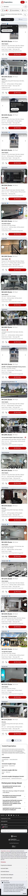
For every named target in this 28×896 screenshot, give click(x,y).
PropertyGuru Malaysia (6, 865)
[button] (17, 26)
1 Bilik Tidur (8, 772)
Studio (3, 772)
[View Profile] (14, 23)
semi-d (14, 752)
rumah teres (19, 751)
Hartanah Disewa (5, 871)
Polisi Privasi (20, 887)
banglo (17, 752)
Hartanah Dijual (4, 868)
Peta (21, 19)
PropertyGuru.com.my (5, 851)
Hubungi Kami (4, 821)
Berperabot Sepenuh (6, 778)
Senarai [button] (8, 19)
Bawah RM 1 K (12, 765)
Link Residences (5, 759)
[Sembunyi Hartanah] (22, 27)
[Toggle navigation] (26, 2)
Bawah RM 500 (5, 765)
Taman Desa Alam (13, 759)
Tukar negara (4, 824)
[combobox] (13, 6)
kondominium (5, 752)
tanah (22, 752)
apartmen (10, 752)
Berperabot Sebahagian (16, 778)
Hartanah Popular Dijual (6, 877)
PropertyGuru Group (6, 818)
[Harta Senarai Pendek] (25, 27)
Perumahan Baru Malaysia (7, 874)
